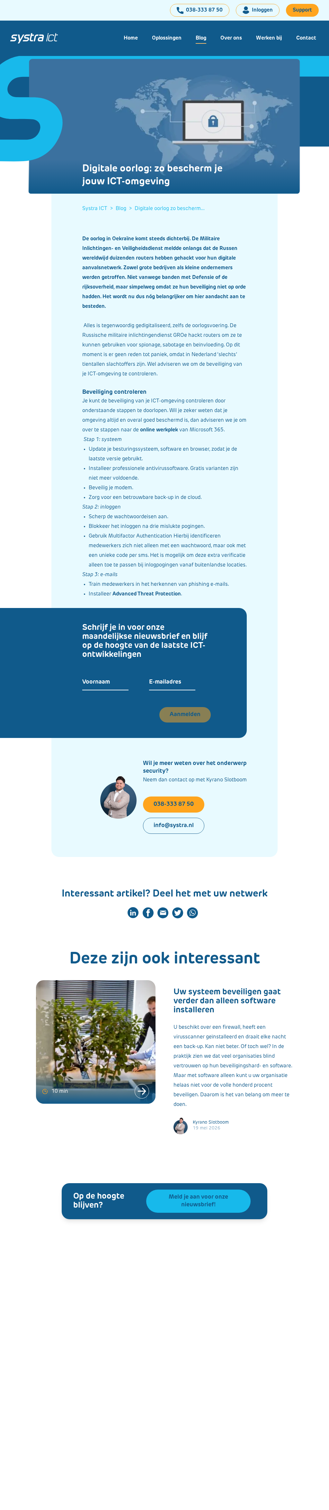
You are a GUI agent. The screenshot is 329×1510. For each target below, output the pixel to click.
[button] (167, 38)
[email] (162, 912)
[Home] (34, 38)
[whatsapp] (192, 912)
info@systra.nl (174, 826)
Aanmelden (185, 715)
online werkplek (159, 430)
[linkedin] (133, 912)
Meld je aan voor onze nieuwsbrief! (198, 1201)
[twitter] (177, 912)
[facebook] (148, 912)
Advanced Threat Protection (146, 594)
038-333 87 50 (174, 804)
